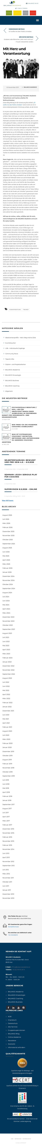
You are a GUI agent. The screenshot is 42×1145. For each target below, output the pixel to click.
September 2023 (8, 629)
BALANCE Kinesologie (13, 375)
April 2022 (6, 694)
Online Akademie (14, 1037)
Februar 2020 (7, 743)
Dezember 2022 (8, 666)
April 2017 (6, 817)
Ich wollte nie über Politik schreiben (19, 104)
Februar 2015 (7, 845)
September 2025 (8, 544)
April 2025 (6, 560)
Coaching (33, 12)
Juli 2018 (5, 780)
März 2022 (6, 698)
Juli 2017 (5, 813)
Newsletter (12, 1041)
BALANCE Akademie (30, 87)
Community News (11, 354)
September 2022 (8, 674)
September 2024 (8, 588)
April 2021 (6, 723)
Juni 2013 (5, 853)
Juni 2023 (6, 641)
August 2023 (7, 633)
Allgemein (9, 391)
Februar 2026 (7, 527)
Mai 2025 (5, 556)
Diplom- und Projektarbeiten (15, 364)
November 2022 (8, 670)
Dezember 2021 (8, 711)
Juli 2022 (5, 682)
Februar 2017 (7, 825)
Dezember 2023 (8, 617)
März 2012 (6, 874)
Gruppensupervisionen (16, 1030)
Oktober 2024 (7, 584)
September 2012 (8, 866)
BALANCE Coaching (12, 386)
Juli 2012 (5, 870)
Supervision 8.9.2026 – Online (21, 489)
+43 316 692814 (13, 935)
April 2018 (6, 792)
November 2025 (8, 535)
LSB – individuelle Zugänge (15, 348)
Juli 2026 (5, 519)
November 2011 (8, 878)
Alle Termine (12, 1027)
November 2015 (8, 841)
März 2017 (6, 821)
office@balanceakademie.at (20, 967)
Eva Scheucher (10, 343)
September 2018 (8, 776)
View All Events (7, 500)
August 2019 (7, 760)
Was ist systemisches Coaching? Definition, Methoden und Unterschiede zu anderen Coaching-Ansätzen (20, 438)
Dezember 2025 (8, 531)
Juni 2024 (6, 601)
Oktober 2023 (7, 625)
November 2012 (8, 861)
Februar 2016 (7, 837)
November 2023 (8, 621)
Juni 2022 (6, 686)
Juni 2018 (5, 784)
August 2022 (7, 678)
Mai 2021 (5, 719)
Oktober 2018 (7, 772)
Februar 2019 (7, 764)
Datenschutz (13, 1023)
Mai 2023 (5, 645)
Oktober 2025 (7, 540)
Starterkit (11, 1044)
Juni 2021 (5, 715)
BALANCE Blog (33, 3)
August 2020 (7, 731)
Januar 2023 (7, 662)
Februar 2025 (7, 568)
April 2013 (6, 857)
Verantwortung (15, 310)
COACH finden (22, 8)
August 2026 (7, 515)
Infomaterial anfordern (16, 1047)
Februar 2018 (7, 796)
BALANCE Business (12, 380)
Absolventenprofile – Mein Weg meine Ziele (20, 337)
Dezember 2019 (8, 751)
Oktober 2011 (7, 882)
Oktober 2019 (7, 756)
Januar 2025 (7, 572)
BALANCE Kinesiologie (16, 995)
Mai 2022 (5, 690)
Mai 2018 (5, 788)
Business (25, 12)
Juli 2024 (5, 597)
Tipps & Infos (9, 359)
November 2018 (8, 768)
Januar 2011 (6, 890)
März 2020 (6, 739)
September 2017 (8, 804)
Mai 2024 (5, 605)
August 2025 (7, 548)
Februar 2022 (7, 703)
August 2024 (7, 593)
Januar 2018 (6, 800)
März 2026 (6, 523)
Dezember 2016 (8, 829)
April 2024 (6, 609)
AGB (9, 1017)
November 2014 (8, 849)
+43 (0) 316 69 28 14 (18, 969)
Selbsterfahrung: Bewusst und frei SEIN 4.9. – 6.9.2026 (20, 461)
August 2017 (7, 808)
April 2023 (6, 650)
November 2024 (8, 580)
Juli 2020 (5, 735)
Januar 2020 (7, 747)
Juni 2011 (5, 886)
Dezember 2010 (8, 894)
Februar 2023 (7, 658)
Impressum (12, 1020)
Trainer (26, 310)
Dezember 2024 (8, 576)
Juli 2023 (5, 637)
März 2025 (6, 564)
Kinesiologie (17, 12)
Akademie (9, 12)
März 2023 (6, 654)
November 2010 (8, 898)
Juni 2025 (6, 552)
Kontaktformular (13, 927)
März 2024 (6, 613)
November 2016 (8, 833)
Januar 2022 (7, 707)
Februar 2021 (7, 727)
